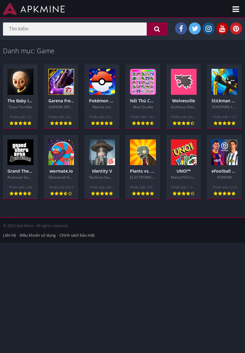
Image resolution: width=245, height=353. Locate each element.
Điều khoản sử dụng (38, 235)
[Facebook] (181, 28)
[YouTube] (222, 28)
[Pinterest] (236, 28)
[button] (157, 29)
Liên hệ (9, 235)
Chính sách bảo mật (77, 235)
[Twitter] (195, 28)
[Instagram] (209, 28)
